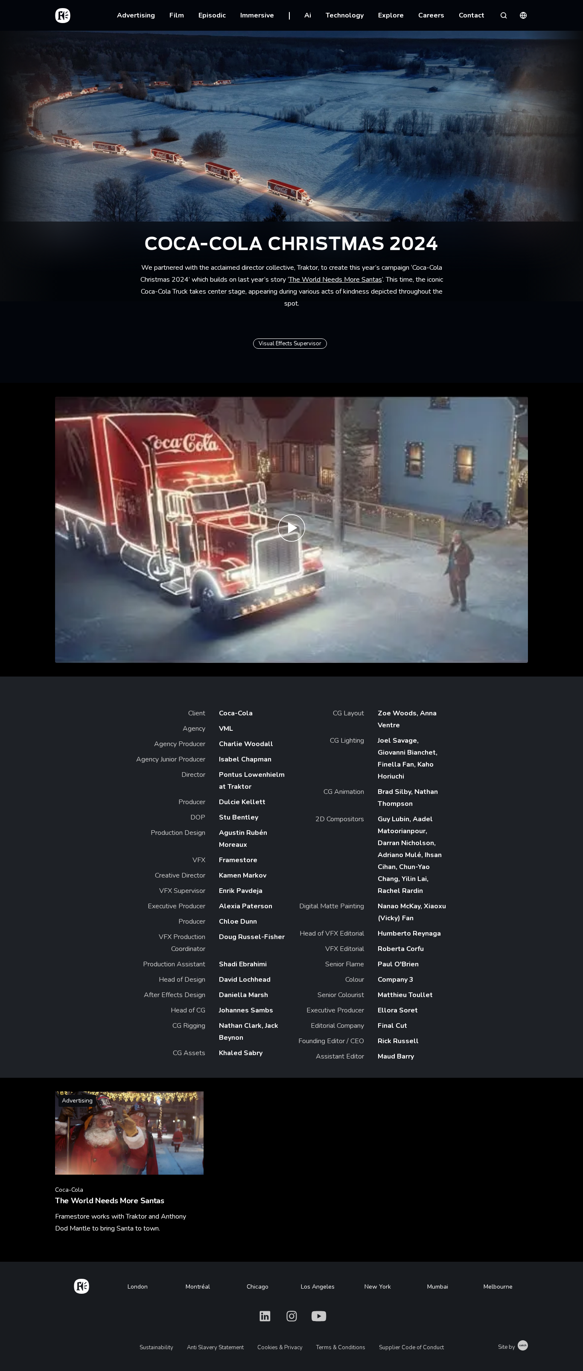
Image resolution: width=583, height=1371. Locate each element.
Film (176, 15)
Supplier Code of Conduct (411, 1347)
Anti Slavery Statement (215, 1347)
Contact (471, 15)
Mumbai (437, 1287)
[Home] (81, 1284)
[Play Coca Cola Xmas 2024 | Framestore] (291, 529)
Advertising (136, 15)
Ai (307, 15)
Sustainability (156, 1347)
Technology (345, 15)
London (138, 1287)
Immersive (257, 15)
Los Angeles (318, 1287)
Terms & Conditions (340, 1347)
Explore (391, 15)
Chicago (257, 1287)
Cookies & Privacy (280, 1347)
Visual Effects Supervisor (290, 343)
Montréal (198, 1287)
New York (377, 1287)
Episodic (212, 15)
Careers (431, 15)
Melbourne (498, 1287)
